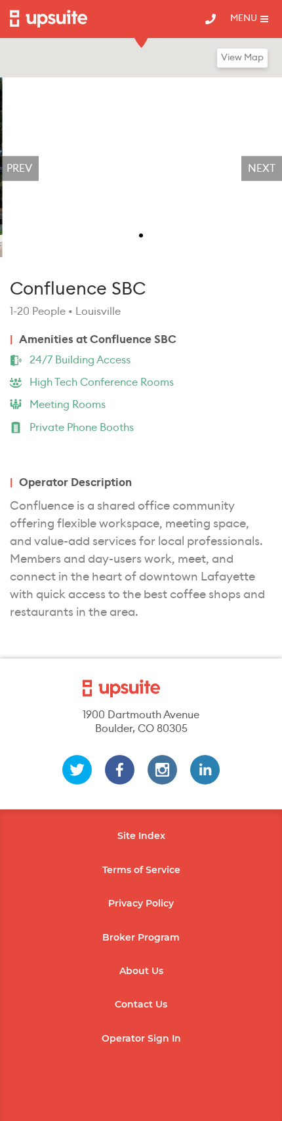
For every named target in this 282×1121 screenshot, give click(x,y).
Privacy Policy (141, 903)
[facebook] (119, 770)
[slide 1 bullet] (141, 234)
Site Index (141, 836)
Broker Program (141, 937)
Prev (19, 168)
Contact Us (141, 1004)
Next (261, 168)
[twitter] (77, 770)
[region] (141, 168)
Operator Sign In (141, 1038)
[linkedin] (205, 770)
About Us (141, 971)
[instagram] (162, 770)
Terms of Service (141, 870)
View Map (242, 57)
